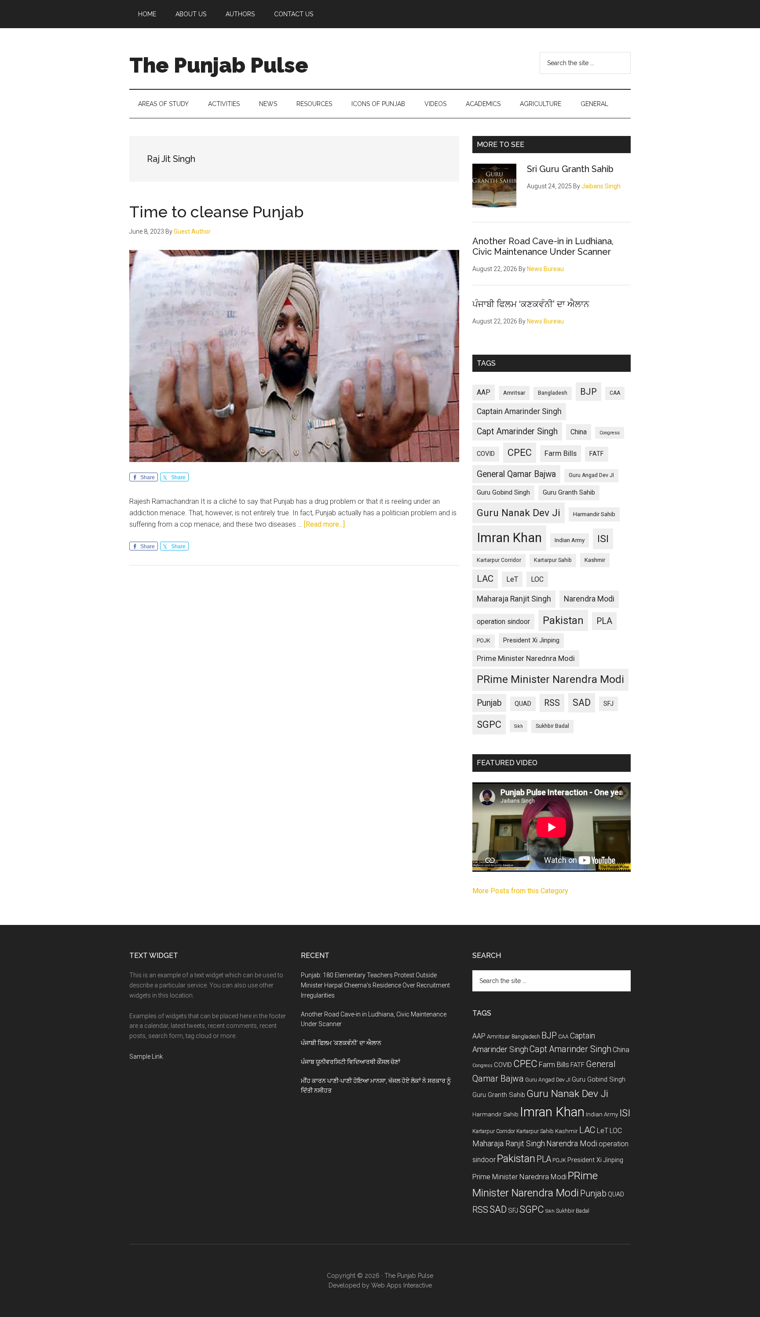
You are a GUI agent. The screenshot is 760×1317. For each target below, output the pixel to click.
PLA (604, 621)
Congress (609, 433)
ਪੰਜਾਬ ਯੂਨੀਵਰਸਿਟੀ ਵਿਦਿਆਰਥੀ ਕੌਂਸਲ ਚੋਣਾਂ (350, 1061)
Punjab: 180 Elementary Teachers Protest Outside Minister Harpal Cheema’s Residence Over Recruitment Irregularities (375, 985)
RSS (552, 703)
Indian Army (570, 540)
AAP (483, 392)
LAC (485, 578)
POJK (483, 641)
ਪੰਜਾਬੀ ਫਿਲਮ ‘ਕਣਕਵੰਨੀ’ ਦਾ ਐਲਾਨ (530, 304)
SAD (582, 702)
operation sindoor (503, 621)
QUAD (523, 704)
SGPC (489, 724)
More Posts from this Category (520, 891)
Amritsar (514, 392)
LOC (537, 579)
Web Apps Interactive (401, 1285)
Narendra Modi (589, 598)
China (578, 432)
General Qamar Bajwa (516, 474)
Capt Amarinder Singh (517, 431)
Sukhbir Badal (552, 726)
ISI (603, 539)
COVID (486, 454)
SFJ (608, 704)
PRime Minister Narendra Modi (550, 679)
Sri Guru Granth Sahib (570, 169)
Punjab (489, 703)
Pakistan (563, 620)
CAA (615, 393)
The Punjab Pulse (218, 65)
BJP (588, 391)
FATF (596, 454)
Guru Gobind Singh (503, 492)
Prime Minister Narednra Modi (526, 658)
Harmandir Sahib (594, 514)
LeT (512, 579)
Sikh (518, 726)
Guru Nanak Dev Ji (518, 513)
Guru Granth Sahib (569, 492)
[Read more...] (324, 524)
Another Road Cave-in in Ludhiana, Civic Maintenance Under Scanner (543, 246)
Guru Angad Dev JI (591, 475)
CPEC (520, 452)
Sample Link (146, 1056)
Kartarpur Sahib (553, 560)
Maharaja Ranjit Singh (514, 598)
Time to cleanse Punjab (216, 211)
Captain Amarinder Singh (519, 411)
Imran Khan (509, 537)
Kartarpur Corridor (499, 560)
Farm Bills (560, 453)
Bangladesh (552, 393)
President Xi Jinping (531, 640)
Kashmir (595, 560)
